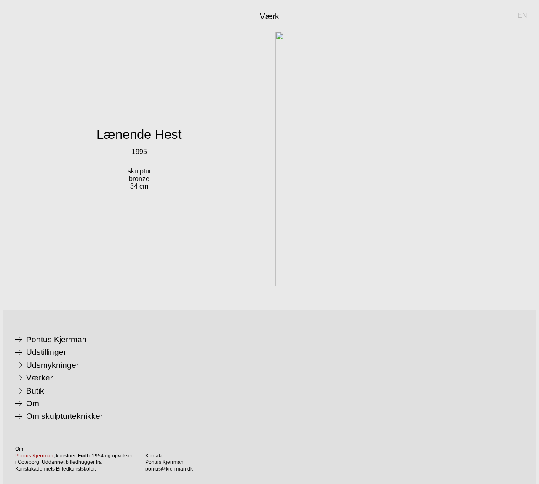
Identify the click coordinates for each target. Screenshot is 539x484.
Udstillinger (46, 352)
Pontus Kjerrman (56, 339)
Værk (269, 16)
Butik (35, 391)
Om (32, 403)
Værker (39, 378)
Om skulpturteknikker (64, 416)
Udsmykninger (52, 365)
